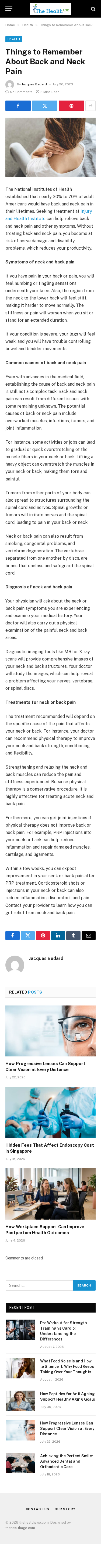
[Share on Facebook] (18, 106)
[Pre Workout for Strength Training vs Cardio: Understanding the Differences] (20, 1330)
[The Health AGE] (50, 9)
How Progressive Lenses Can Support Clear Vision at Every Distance (67, 1428)
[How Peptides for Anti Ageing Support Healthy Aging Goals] (20, 1401)
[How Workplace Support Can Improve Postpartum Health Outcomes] (50, 1193)
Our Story (65, 1509)
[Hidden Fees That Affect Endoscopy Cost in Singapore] (50, 1112)
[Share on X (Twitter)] (44, 106)
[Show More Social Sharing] (90, 106)
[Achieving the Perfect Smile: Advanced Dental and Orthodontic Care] (20, 1463)
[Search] (93, 9)
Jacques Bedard (34, 84)
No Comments (21, 92)
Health (14, 39)
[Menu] (8, 9)
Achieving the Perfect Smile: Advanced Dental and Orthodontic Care (66, 1461)
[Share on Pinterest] (71, 106)
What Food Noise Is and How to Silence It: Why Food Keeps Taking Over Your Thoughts (67, 1366)
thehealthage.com (20, 1528)
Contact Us (37, 1509)
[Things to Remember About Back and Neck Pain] (50, 147)
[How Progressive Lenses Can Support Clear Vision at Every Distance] (50, 1030)
